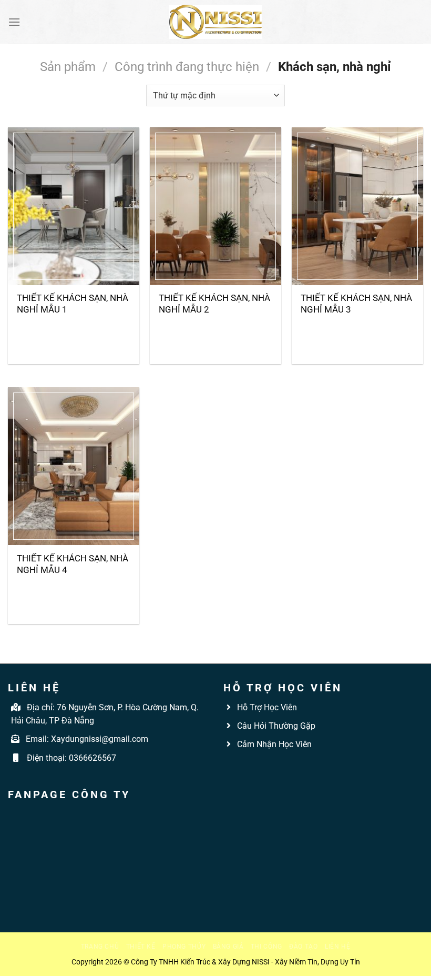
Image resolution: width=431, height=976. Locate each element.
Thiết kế (141, 946)
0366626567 (92, 758)
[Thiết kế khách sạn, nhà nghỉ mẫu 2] (215, 206)
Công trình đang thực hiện (187, 66)
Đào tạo (303, 946)
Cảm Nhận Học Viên (273, 744)
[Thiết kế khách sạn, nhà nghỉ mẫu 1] (73, 206)
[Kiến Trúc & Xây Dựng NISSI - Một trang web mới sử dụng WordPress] (215, 22)
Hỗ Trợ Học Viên (267, 707)
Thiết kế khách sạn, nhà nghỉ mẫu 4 (72, 564)
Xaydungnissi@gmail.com (99, 739)
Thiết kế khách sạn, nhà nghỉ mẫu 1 (72, 304)
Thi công (266, 946)
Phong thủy (184, 946)
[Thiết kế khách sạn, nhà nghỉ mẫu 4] (73, 466)
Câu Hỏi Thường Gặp (275, 726)
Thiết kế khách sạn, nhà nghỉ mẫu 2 (214, 304)
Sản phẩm (68, 66)
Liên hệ (337, 946)
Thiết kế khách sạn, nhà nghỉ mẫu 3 (356, 304)
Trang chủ (100, 946)
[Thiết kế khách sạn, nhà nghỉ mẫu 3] (357, 206)
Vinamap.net (247, 768)
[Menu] (14, 22)
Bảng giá (228, 946)
